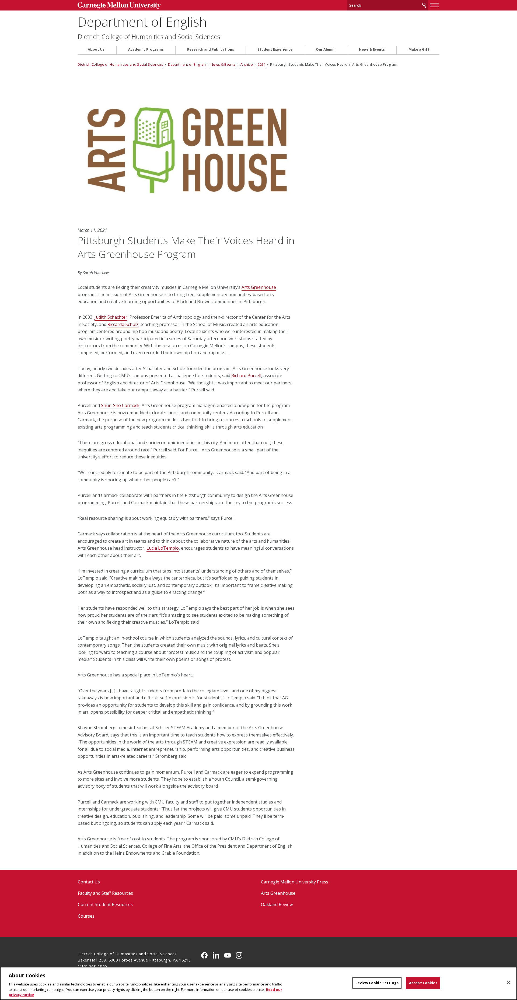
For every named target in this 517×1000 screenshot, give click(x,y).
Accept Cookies (423, 982)
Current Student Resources (105, 904)
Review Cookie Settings (377, 982)
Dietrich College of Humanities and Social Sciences (149, 36)
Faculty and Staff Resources (105, 893)
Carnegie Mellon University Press (294, 882)
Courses (86, 916)
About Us (96, 49)
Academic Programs (146, 49)
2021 (262, 64)
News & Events (372, 49)
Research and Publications (210, 49)
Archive (247, 64)
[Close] (508, 983)
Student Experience (274, 49)
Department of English (142, 21)
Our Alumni (326, 49)
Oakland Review (277, 904)
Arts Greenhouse (278, 893)
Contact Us (89, 882)
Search (424, 5)
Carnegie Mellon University (119, 6)
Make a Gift (418, 49)
